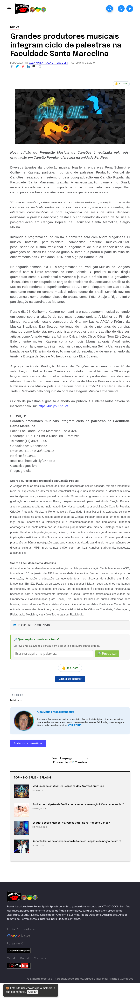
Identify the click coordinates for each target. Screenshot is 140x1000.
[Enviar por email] (33, 66)
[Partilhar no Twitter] (17, 66)
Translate (81, 762)
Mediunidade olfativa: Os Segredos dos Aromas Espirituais (68, 786)
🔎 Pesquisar (107, 653)
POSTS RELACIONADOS (35, 625)
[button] (121, 8)
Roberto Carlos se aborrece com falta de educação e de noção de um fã (76, 841)
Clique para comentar (70, 679)
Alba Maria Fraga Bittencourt (55, 711)
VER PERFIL (75, 725)
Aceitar (32, 991)
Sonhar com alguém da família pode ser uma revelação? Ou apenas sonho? (78, 804)
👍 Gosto (121, 83)
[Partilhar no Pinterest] (22, 66)
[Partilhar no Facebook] (11, 66)
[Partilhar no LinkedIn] (28, 66)
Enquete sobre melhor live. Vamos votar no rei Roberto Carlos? (71, 822)
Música (14, 27)
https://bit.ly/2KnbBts (53, 406)
